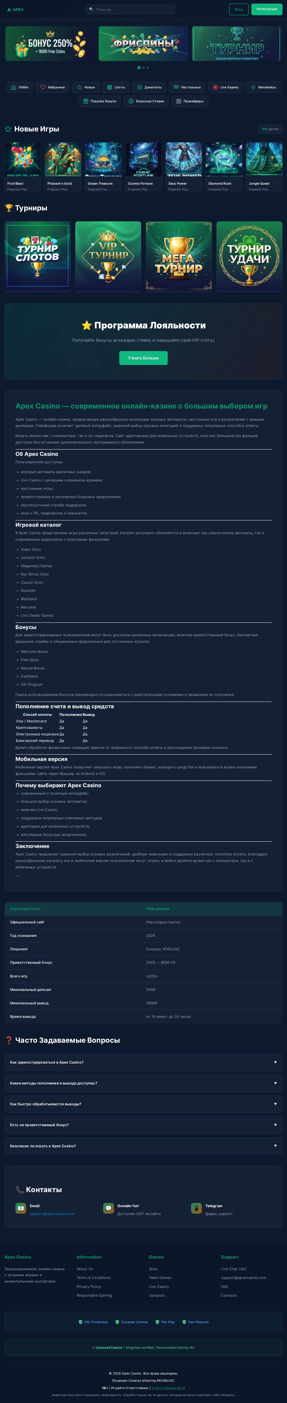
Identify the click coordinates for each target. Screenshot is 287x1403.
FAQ (224, 1286)
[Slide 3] (148, 67)
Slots (153, 1269)
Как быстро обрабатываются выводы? (45, 1104)
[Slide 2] (143, 67)
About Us (85, 1269)
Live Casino (159, 1286)
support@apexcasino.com (52, 1213)
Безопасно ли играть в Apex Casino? (43, 1146)
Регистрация (267, 9)
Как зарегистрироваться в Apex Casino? (47, 1062)
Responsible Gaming (94, 1295)
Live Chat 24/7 (234, 1269)
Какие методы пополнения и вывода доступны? (53, 1083)
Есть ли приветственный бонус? (39, 1125)
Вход (239, 9)
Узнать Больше (143, 358)
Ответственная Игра (168, 1388)
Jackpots (157, 1295)
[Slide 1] (139, 67)
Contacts (229, 1295)
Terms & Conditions (94, 1277)
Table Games (160, 1277)
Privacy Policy (89, 1286)
